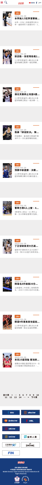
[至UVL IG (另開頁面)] (11, 436)
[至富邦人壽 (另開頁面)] (30, 436)
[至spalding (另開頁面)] (30, 445)
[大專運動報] (39, 2)
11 (6, 397)
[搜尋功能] (5, 2)
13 (15, 397)
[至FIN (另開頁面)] (11, 452)
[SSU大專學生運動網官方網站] (21, 2)
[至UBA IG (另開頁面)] (30, 412)
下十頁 (34, 397)
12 (11, 397)
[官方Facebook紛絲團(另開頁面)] (36, 2)
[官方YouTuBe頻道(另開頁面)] (32, 2)
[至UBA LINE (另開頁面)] (11, 420)
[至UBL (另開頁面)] (30, 420)
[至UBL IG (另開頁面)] (11, 428)
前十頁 (6, 395)
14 (20, 397)
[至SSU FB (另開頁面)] (11, 412)
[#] (17, 479)
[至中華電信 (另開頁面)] (11, 444)
